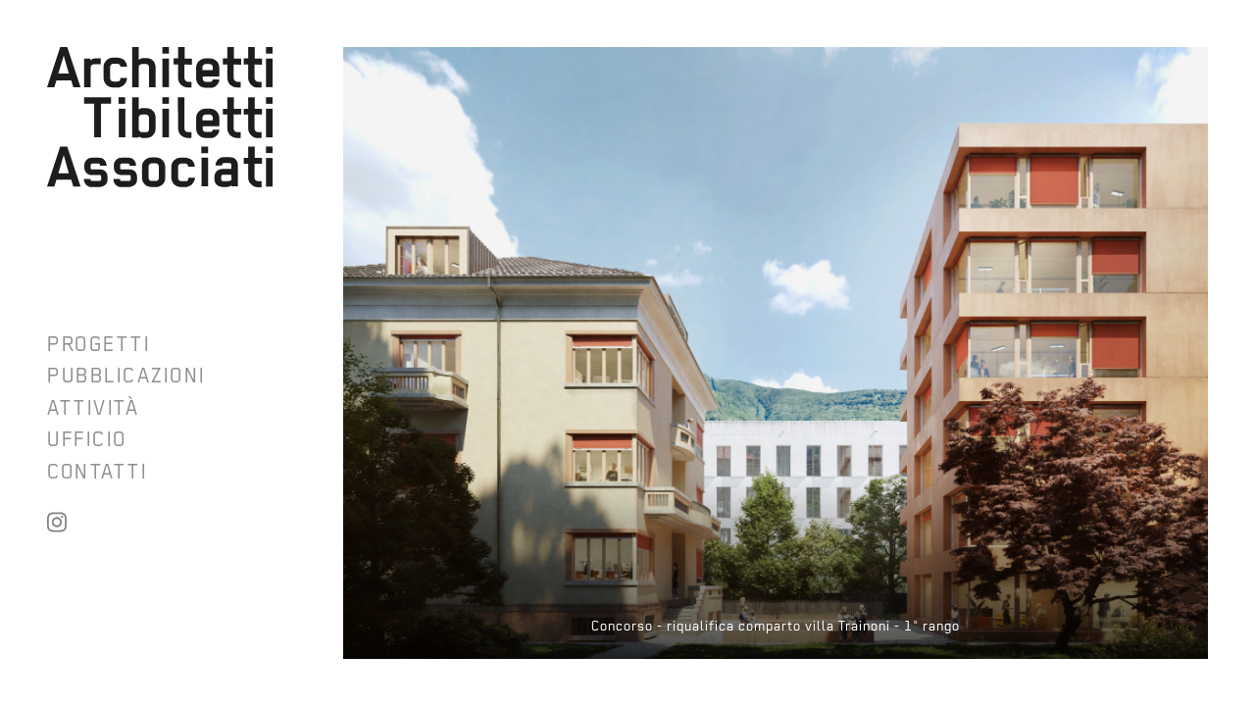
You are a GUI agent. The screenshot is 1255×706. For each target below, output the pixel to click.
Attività (92, 408)
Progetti (98, 344)
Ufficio (86, 439)
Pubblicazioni (126, 375)
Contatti (96, 471)
